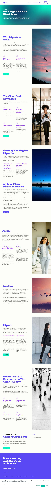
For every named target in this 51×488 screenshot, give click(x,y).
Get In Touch (6, 74)
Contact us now (6, 448)
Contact (45, 2)
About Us (29, 2)
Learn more (6, 354)
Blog (40, 2)
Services (35, 2)
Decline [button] (47, 485)
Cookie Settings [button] (38, 485)
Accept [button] (43, 485)
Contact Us (6, 212)
